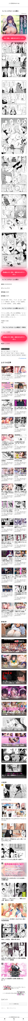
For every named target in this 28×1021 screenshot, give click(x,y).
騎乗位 (24, 355)
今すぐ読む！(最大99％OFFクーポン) (14, 38)
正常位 (14, 355)
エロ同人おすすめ (6, 348)
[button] (25, 502)
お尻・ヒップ (10, 351)
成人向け (9, 355)
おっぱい (4, 351)
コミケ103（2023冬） (7, 353)
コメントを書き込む (14, 1003)
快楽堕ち (4, 355)
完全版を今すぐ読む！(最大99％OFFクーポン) (14, 273)
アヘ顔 (16, 351)
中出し (18, 353)
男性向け (19, 355)
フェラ (14, 353)
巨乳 (23, 353)
